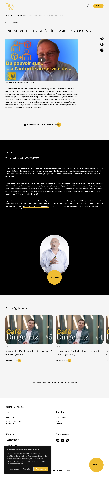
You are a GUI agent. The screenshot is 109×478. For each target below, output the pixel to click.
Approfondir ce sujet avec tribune (38, 125)
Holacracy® (41, 174)
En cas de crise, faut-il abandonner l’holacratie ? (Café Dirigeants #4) (78, 353)
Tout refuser (27, 469)
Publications (21, 16)
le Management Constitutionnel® (36, 206)
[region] (27, 460)
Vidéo (7, 23)
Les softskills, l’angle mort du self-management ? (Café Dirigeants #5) (28, 353)
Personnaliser (14, 469)
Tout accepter (41, 469)
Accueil (8, 16)
